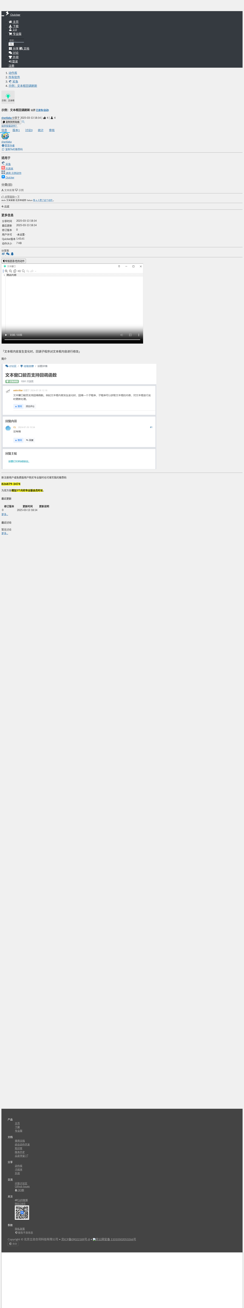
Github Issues (22, 1186)
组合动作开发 (22, 1144)
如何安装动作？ (9, 126)
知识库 (18, 1148)
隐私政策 (20, 1229)
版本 (16, 130)
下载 (15, 26)
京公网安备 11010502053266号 (116, 1239)
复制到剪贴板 (12, 122)
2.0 (14, 29)
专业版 (16, 34)
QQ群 (20, 1190)
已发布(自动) (42, 110)
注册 (11, 65)
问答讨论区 (21, 1183)
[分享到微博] (3, 254)
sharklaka (6, 118)
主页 (15, 22)
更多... (4, 514)
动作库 (13, 73)
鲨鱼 (8, 164)
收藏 (6, 206)
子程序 (18, 1170)
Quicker (9, 178)
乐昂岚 (9, 169)
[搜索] (11, 44)
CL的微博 (22, 1200)
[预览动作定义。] (23, 121)
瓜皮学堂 (20, 1156)
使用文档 (20, 1141)
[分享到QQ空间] (12, 254)
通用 (8, 173)
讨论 (29, 130)
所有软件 (14, 77)
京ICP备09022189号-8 (75, 1239)
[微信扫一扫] (8, 254)
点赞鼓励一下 (12, 197)
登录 (14, 61)
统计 (41, 130)
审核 (52, 130)
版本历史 (20, 1152)
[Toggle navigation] (2, 15)
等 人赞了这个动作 (43, 200)
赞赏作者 (10, 145)
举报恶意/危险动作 (14, 261)
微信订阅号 (20, 1204)
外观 (17, 1173)
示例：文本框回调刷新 (23, 86)
